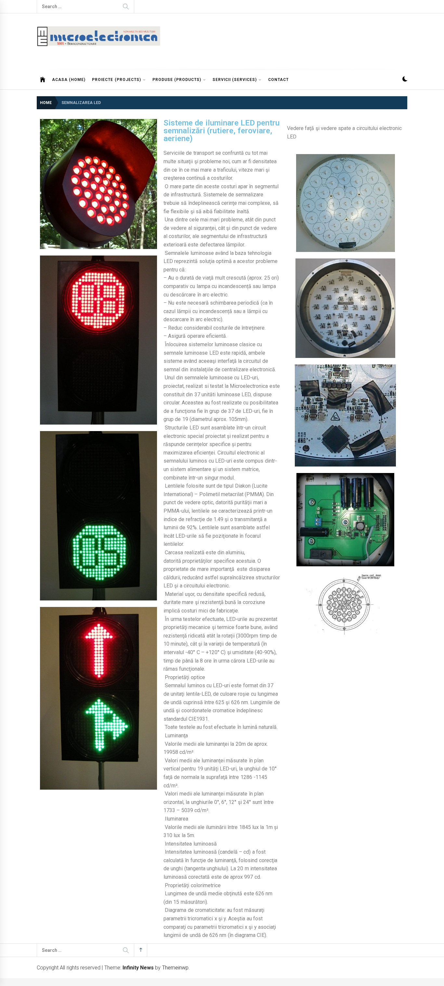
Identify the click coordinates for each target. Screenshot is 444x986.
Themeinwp (175, 968)
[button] (404, 80)
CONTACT (278, 79)
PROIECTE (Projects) (116, 79)
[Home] (43, 79)
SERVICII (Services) (235, 79)
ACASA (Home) (68, 79)
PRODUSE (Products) (176, 79)
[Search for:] (85, 6)
